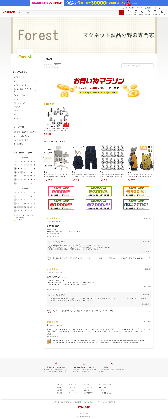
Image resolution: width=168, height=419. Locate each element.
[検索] (121, 12)
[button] (160, 8)
